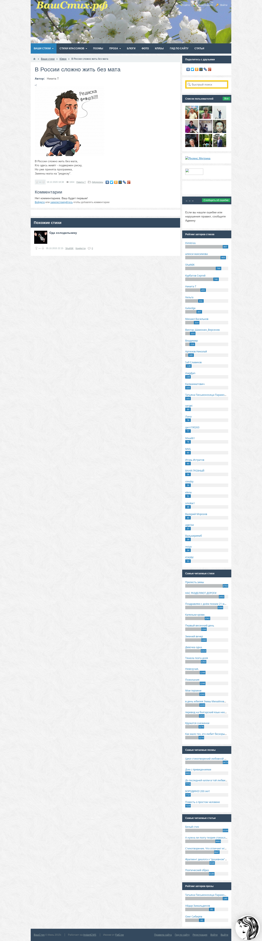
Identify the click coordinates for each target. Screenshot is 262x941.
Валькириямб (193, 535)
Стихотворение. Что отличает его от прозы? (211, 848)
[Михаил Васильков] (219, 117)
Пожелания (192, 679)
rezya (188, 546)
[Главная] (34, 59)
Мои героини (193, 690)
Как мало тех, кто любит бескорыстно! (208, 734)
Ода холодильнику (63, 232)
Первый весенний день (199, 625)
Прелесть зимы (194, 582)
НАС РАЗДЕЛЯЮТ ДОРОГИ (200, 593)
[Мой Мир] (120, 182)
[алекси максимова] (205, 117)
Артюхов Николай (196, 351)
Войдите (40, 202)
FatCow (119, 934)
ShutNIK (69, 248)
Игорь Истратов (194, 460)
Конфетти (81, 248)
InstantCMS (89, 934)
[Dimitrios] (219, 132)
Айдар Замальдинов (197, 905)
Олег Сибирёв (193, 916)
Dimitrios (190, 243)
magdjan (190, 373)
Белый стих (192, 827)
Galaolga (190, 308)
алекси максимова (196, 254)
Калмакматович (194, 384)
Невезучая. (192, 669)
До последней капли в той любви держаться (212, 780)
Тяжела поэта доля (196, 658)
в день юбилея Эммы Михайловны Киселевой (213, 701)
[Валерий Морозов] (191, 146)
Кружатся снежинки (197, 723)
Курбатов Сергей (195, 275)
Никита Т (81, 182)
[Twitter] (112, 182)
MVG (188, 449)
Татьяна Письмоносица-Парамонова (207, 395)
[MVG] (219, 146)
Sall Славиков (193, 362)
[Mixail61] (205, 132)
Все (226, 98)
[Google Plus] (129, 182)
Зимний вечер (194, 636)
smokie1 (190, 503)
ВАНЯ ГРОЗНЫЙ (194, 470)
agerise (189, 525)
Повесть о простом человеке (202, 802)
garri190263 (192, 427)
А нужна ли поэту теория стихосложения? (210, 837)
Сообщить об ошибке (216, 200)
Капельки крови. (195, 614)
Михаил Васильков (196, 319)
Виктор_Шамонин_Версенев (202, 330)
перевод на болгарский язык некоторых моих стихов (217, 712)
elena (188, 492)
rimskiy (189, 481)
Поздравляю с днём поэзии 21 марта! (207, 604)
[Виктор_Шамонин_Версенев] (205, 146)
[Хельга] (191, 132)
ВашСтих (39, 934)
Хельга (189, 297)
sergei (188, 405)
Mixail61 (190, 438)
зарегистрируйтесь (61, 202)
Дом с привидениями (198, 769)
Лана (188, 416)
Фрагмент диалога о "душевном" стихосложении (215, 859)
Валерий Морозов (196, 514)
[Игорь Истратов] (191, 117)
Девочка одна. (193, 647)
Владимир (191, 340)
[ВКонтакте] (107, 182)
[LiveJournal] (124, 182)
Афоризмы (97, 182)
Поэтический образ (197, 870)
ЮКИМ (189, 557)
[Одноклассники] (116, 182)
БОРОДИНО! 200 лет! (197, 791)
